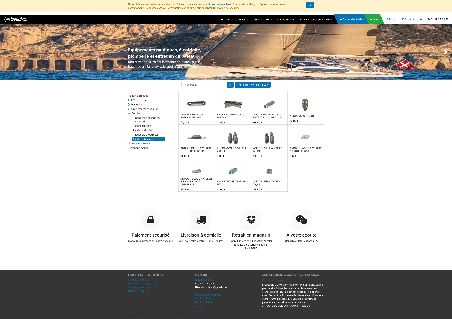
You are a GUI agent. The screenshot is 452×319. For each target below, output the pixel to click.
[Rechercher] (230, 85)
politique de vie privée (217, 4)
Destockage (138, 104)
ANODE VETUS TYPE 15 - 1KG (232, 183)
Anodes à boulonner (144, 138)
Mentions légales (204, 301)
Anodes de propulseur (145, 134)
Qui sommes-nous (272, 279)
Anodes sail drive (142, 130)
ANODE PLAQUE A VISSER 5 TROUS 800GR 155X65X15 (196, 181)
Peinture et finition (138, 279)
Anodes (136, 113)
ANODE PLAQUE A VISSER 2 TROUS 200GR (305, 149)
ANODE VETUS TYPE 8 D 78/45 (267, 183)
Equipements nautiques (144, 108)
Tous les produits (138, 95)
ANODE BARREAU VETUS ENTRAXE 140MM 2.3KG (268, 116)
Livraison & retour (205, 298)
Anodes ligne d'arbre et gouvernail (146, 119)
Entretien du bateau (140, 143)
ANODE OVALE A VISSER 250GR (231, 149)
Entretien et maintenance (142, 283)
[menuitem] (222, 19)
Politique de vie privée (208, 294)
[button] (253, 85)
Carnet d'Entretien (138, 290)
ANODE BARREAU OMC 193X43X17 (230, 116)
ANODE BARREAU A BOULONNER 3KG (192, 116)
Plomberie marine (138, 147)
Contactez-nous (204, 279)
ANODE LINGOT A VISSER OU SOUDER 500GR (195, 149)
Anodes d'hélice (142, 125)
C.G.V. (198, 305)
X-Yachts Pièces (140, 100)
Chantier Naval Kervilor (141, 287)
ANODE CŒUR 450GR (302, 115)
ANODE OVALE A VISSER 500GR (267, 149)
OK (310, 5)
